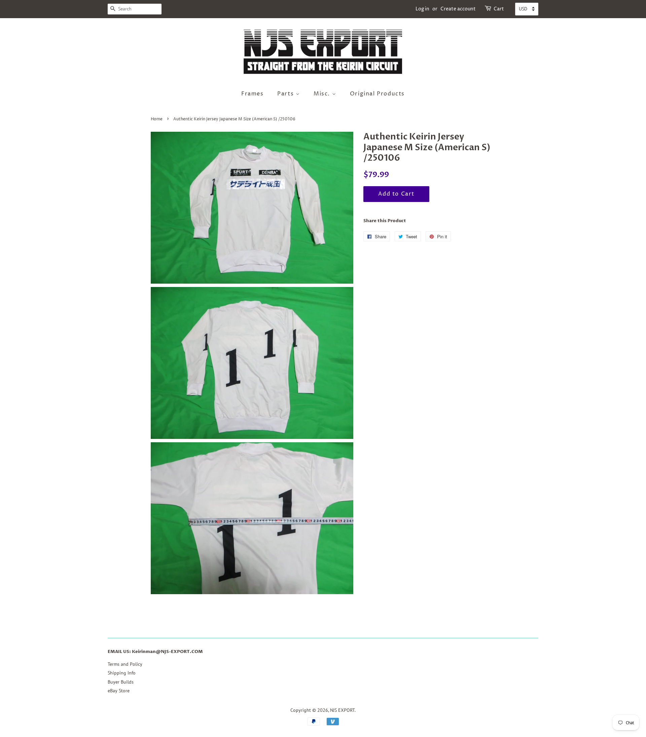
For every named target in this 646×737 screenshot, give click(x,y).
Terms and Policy (125, 664)
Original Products (377, 93)
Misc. (323, 93)
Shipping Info (122, 673)
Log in (422, 9)
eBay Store (119, 691)
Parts (286, 93)
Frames (252, 93)
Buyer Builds (121, 682)
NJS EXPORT (342, 710)
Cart (499, 9)
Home (157, 119)
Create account (458, 9)
